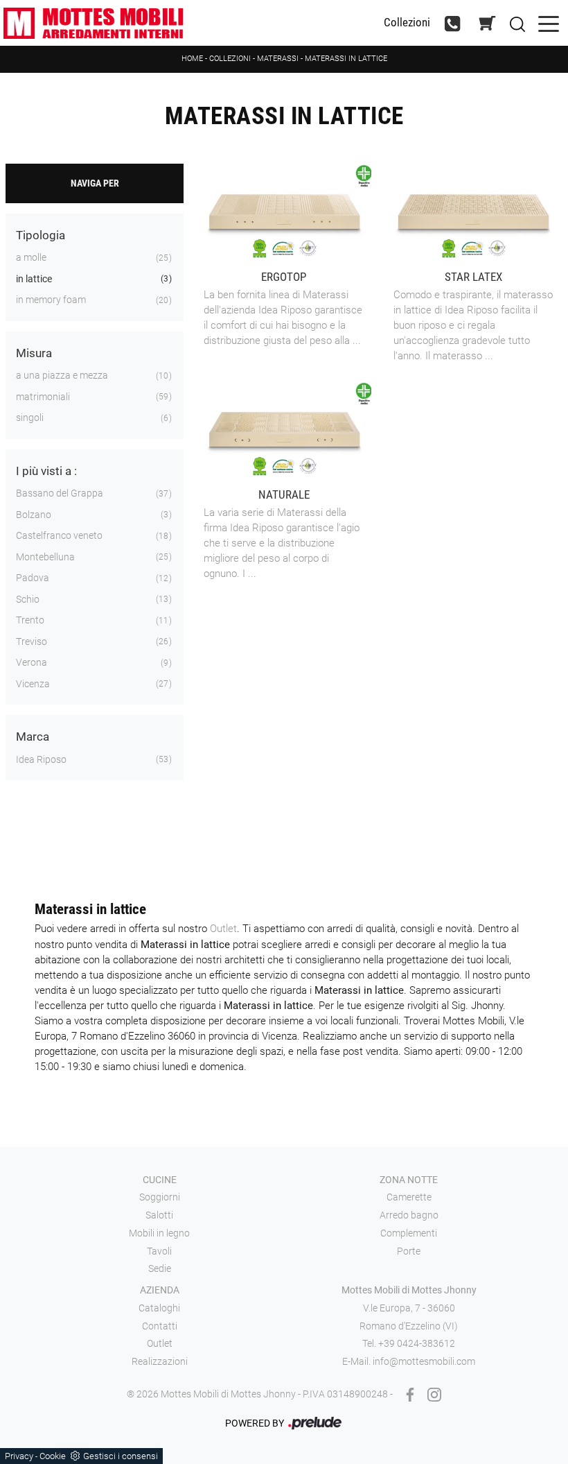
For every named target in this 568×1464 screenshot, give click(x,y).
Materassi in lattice (346, 58)
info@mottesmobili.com (424, 1361)
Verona (31, 662)
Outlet (223, 928)
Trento (30, 620)
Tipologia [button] (40, 235)
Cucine (160, 1179)
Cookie (52, 1456)
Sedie (159, 1268)
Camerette (409, 1197)
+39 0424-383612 (416, 1343)
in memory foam (51, 299)
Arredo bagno (409, 1215)
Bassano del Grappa (59, 493)
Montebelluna (45, 556)
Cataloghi (159, 1308)
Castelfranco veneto (59, 535)
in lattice (34, 278)
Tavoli (159, 1251)
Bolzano (33, 514)
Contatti (159, 1326)
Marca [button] (32, 736)
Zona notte (409, 1179)
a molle (31, 257)
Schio (27, 599)
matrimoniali (43, 396)
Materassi (278, 58)
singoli (30, 417)
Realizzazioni (160, 1361)
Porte (408, 1251)
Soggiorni (159, 1197)
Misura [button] (34, 353)
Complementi (408, 1233)
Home (192, 58)
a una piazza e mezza (62, 375)
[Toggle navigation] (549, 22)
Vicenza (33, 683)
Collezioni (407, 22)
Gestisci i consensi (120, 1456)
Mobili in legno (159, 1233)
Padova (32, 577)
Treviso (31, 641)
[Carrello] (488, 23)
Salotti (159, 1215)
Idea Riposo (41, 759)
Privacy (19, 1456)
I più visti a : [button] (46, 471)
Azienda (159, 1289)
